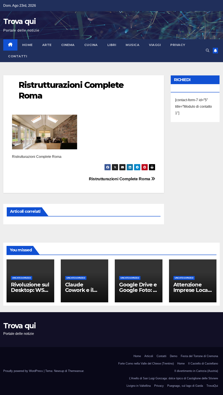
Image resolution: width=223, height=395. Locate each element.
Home (27, 45)
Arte (47, 45)
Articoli (148, 356)
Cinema (68, 45)
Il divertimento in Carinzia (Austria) (196, 371)
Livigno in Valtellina (139, 385)
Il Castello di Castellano (203, 363)
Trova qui (19, 21)
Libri (111, 45)
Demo (173, 356)
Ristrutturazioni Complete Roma (120, 179)
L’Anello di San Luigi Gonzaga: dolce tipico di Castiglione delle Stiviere (173, 378)
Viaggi (155, 45)
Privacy (177, 45)
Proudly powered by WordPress (23, 371)
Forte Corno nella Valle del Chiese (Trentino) (146, 363)
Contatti (17, 56)
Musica (132, 45)
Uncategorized (21, 278)
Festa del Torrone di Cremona (199, 356)
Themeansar (75, 371)
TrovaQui (212, 385)
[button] (207, 50)
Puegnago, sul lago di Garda (185, 385)
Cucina (91, 45)
